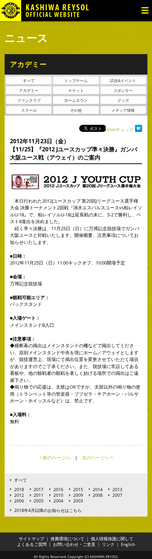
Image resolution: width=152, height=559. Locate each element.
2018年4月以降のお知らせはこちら (48, 510)
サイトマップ (31, 539)
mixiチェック (120, 129)
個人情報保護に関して (112, 539)
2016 (58, 489)
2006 (19, 500)
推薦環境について (67, 539)
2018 (19, 489)
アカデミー (29, 90)
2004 (58, 500)
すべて (29, 80)
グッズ (123, 100)
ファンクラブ (29, 100)
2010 (58, 495)
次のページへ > (97, 457)
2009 (78, 495)
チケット (76, 90)
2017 (38, 489)
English (128, 544)
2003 (78, 500)
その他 (76, 110)
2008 (98, 495)
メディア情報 (123, 110)
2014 (98, 489)
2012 (19, 495)
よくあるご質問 (32, 544)
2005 (38, 500)
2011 (38, 495)
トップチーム (76, 80)
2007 (117, 495)
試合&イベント (123, 80)
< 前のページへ (54, 457)
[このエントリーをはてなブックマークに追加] (138, 129)
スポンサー (123, 90)
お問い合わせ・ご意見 (74, 544)
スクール (29, 110)
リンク (108, 544)
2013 (117, 489)
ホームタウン (76, 100)
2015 (78, 489)
